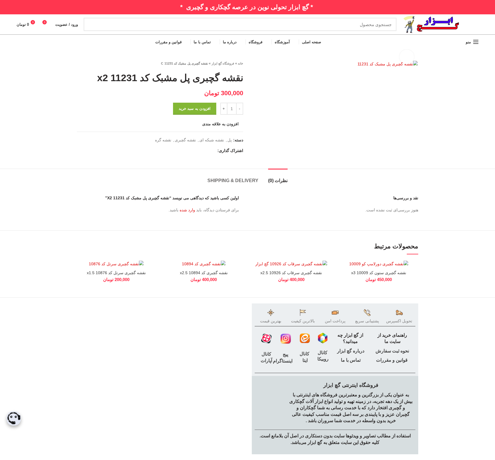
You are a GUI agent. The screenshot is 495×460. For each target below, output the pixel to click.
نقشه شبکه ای (211, 140)
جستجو (91, 24)
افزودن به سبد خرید (195, 108)
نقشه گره (163, 140)
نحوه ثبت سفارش (392, 350)
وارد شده (187, 210)
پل (229, 140)
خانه (240, 63)
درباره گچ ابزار (350, 350)
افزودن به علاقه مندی (220, 124)
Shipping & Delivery (232, 180)
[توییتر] (205, 150)
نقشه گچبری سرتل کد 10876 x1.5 (116, 272)
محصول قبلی (91, 63)
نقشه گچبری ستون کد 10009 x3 (378, 272)
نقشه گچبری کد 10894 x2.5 (204, 272)
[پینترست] (198, 150)
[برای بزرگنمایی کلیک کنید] (407, 57)
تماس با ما (350, 360)
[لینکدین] (191, 150)
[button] (344, 282)
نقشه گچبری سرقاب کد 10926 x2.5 (291, 272)
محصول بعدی (79, 63)
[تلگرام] (185, 150)
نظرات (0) (278, 180)
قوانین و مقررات (392, 360)
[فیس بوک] (211, 150)
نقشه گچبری (185, 140)
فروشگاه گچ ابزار (223, 63)
